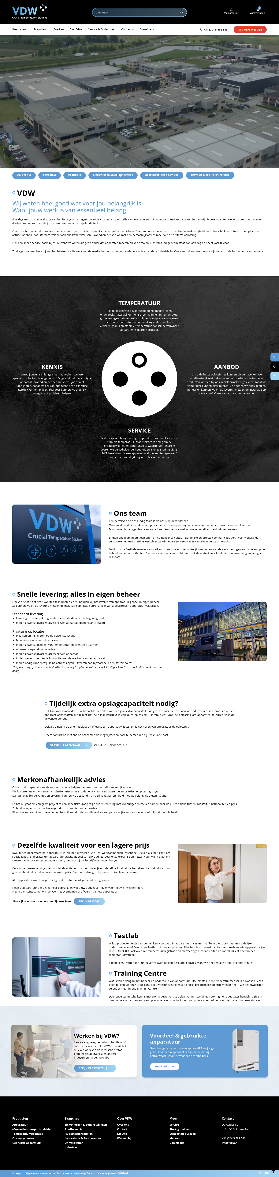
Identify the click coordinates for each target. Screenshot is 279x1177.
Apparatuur (20, 1124)
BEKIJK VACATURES (91, 1068)
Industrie (71, 1147)
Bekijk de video (89, 901)
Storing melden (250, 29)
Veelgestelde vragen (182, 1133)
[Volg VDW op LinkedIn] (260, 1173)
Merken (174, 1138)
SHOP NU (161, 1066)
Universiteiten (74, 1143)
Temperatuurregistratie (27, 1133)
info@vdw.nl (230, 1143)
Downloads (176, 1143)
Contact (122, 1129)
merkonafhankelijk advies (113, 175)
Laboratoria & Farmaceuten (83, 1138)
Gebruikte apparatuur (162, 175)
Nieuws (122, 1133)
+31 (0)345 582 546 (215, 29)
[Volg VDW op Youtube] (267, 1173)
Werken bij (124, 1138)
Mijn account (231, 13)
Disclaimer (63, 1173)
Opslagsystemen (23, 1138)
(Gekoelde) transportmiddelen (32, 1129)
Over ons (123, 1124)
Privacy (16, 1173)
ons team (24, 175)
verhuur (74, 175)
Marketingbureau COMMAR (112, 1173)
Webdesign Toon (83, 1173)
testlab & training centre (210, 175)
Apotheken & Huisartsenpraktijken (79, 1131)
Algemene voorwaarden (38, 1173)
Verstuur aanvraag (65, 745)
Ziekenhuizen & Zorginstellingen (86, 1124)
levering (49, 175)
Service (174, 1124)
